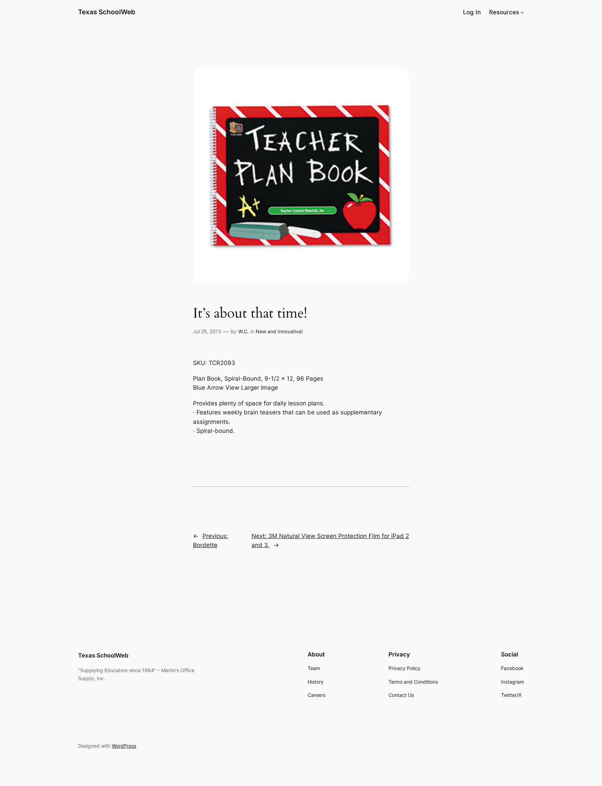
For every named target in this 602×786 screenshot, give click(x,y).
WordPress (124, 746)
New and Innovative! (279, 331)
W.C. (243, 331)
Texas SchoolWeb (106, 12)
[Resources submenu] (522, 12)
